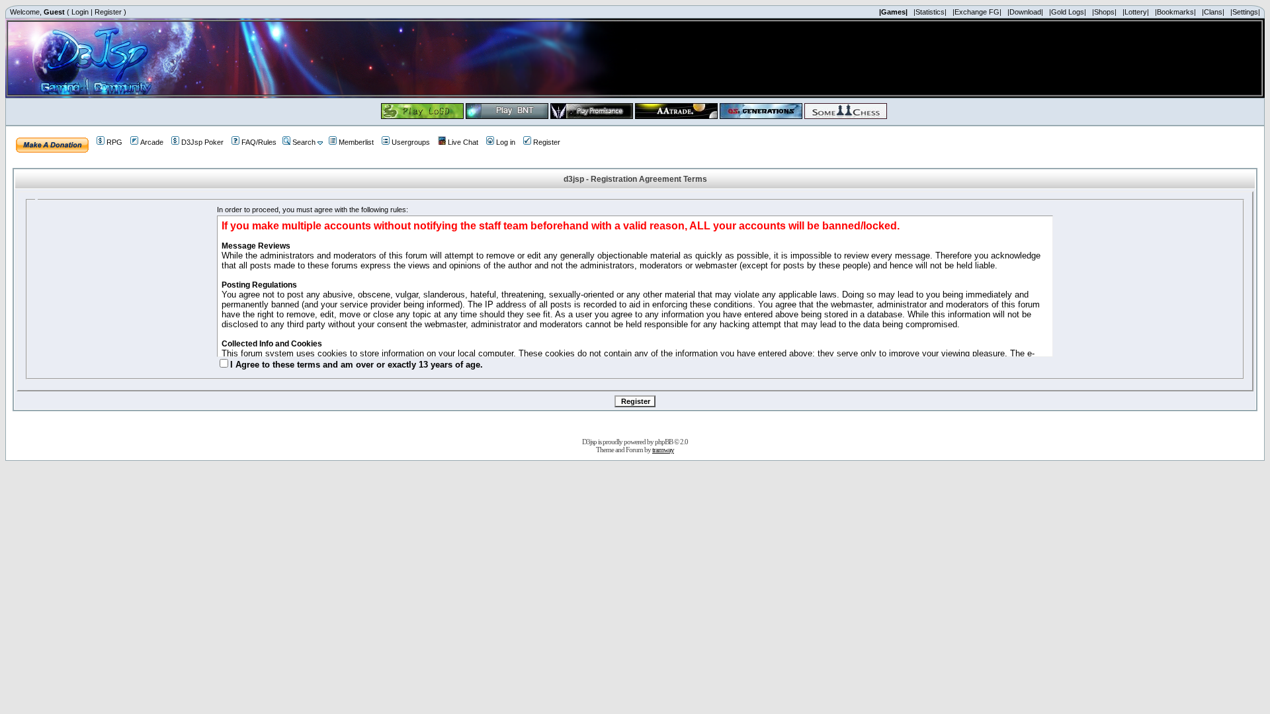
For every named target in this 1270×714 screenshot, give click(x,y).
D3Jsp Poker (202, 142)
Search (304, 142)
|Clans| (1213, 12)
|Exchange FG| (976, 12)
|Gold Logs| (1067, 12)
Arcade (151, 142)
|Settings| (1245, 12)
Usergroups (411, 142)
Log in (505, 142)
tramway (663, 450)
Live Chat (463, 142)
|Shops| (1104, 12)
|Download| (1025, 12)
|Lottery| (1135, 12)
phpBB (664, 442)
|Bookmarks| (1175, 12)
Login (80, 12)
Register (108, 12)
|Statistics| (930, 12)
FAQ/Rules (258, 142)
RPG (114, 142)
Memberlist (356, 142)
